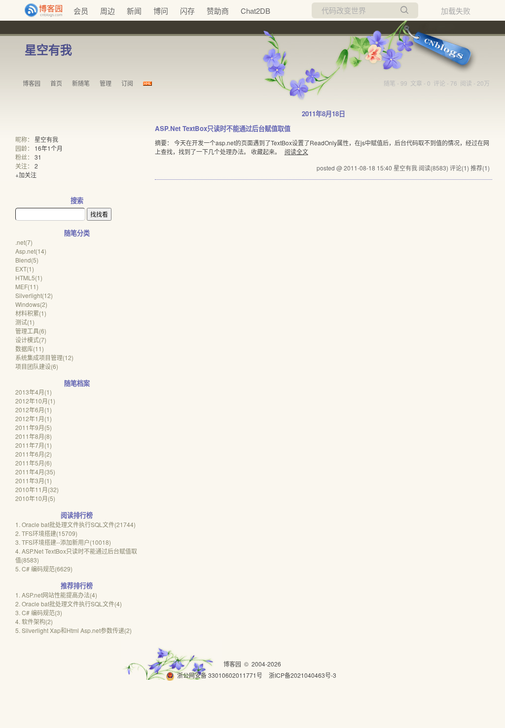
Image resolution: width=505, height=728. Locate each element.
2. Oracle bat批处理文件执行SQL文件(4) (68, 603)
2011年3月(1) (33, 480)
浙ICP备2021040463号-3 (302, 675)
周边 (107, 10)
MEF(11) (26, 286)
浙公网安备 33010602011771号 (219, 675)
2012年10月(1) (35, 401)
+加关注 (25, 174)
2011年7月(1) (33, 445)
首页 (56, 83)
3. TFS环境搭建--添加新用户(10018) (63, 542)
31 (38, 157)
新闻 (134, 10)
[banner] (39, 10)
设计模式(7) (30, 339)
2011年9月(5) (33, 427)
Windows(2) (31, 304)
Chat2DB (255, 10)
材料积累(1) (30, 313)
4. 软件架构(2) (34, 621)
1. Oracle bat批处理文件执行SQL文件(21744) (75, 524)
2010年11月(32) (37, 489)
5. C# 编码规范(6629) (43, 568)
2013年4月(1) (33, 392)
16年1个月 (49, 148)
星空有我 (48, 49)
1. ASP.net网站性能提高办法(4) (56, 595)
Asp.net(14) (30, 251)
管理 (105, 83)
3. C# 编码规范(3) (38, 612)
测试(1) (25, 322)
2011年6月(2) (33, 454)
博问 (160, 10)
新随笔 (81, 83)
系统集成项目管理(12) (44, 357)
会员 (80, 10)
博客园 (31, 83)
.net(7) (24, 242)
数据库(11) (29, 348)
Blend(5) (26, 260)
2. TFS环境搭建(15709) (46, 533)
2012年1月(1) (33, 418)
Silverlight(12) (34, 295)
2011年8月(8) (33, 436)
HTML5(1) (28, 277)
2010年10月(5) (35, 498)
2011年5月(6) (33, 463)
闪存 (187, 10)
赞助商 (218, 10)
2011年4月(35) (35, 471)
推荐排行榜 (77, 585)
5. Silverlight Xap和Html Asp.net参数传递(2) (73, 630)
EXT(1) (24, 269)
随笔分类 (77, 232)
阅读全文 (296, 151)
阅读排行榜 (77, 515)
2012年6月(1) (33, 409)
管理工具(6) (30, 331)
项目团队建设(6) (36, 366)
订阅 (127, 83)
